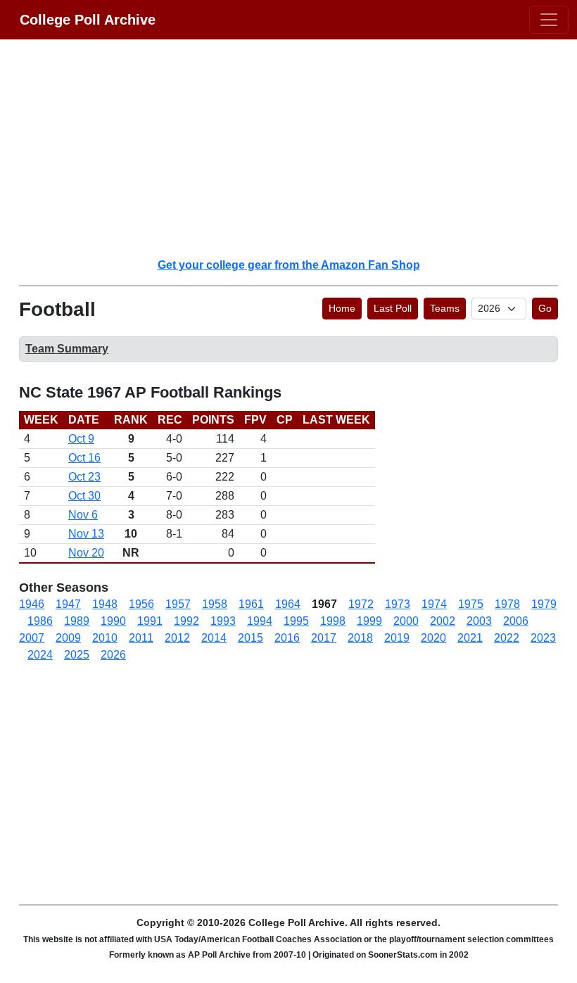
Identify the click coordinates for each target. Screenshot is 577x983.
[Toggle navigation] (549, 20)
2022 (506, 638)
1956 (141, 604)
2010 (105, 638)
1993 (223, 621)
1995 (296, 621)
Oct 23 (84, 477)
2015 (250, 638)
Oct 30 (84, 496)
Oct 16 (84, 458)
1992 (186, 621)
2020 (433, 638)
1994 (259, 621)
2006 (515, 621)
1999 (369, 621)
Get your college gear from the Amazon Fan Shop (289, 265)
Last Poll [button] (393, 308)
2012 (177, 638)
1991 (150, 621)
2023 (543, 638)
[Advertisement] (297, 147)
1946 (31, 604)
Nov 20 (86, 553)
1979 (544, 604)
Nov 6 (83, 515)
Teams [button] (444, 308)
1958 (214, 604)
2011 (141, 638)
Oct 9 (81, 439)
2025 (76, 655)
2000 (406, 621)
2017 (323, 638)
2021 (470, 638)
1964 (287, 604)
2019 (397, 638)
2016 (287, 638)
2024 (40, 655)
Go (545, 308)
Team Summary (66, 349)
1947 (68, 604)
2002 (442, 621)
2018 (360, 638)
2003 (479, 621)
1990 (113, 621)
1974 (434, 604)
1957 (178, 604)
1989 (76, 621)
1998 (332, 621)
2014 (214, 638)
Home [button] (342, 308)
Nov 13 (86, 534)
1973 (397, 604)
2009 (68, 638)
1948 (105, 604)
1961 (251, 604)
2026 (113, 655)
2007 (31, 638)
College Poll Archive (88, 19)
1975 (470, 604)
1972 (361, 604)
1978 (507, 604)
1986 (40, 621)
